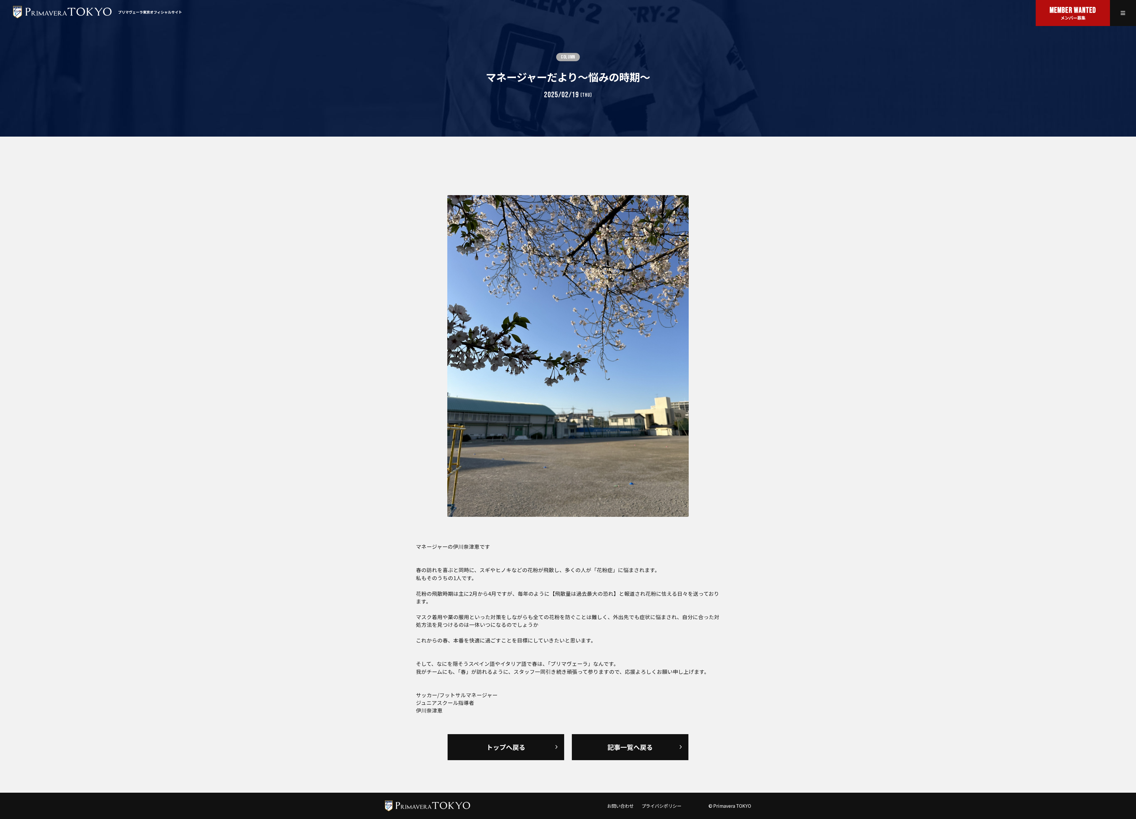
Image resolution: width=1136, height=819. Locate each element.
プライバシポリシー (661, 805)
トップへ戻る (505, 747)
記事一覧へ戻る (630, 747)
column (568, 57)
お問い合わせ (620, 805)
